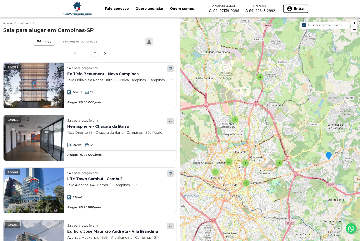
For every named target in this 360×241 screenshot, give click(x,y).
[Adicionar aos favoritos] (170, 68)
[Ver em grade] (149, 41)
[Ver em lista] (159, 41)
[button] (329, 156)
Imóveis (24, 23)
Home (7, 23)
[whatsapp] (351, 228)
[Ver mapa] (169, 41)
